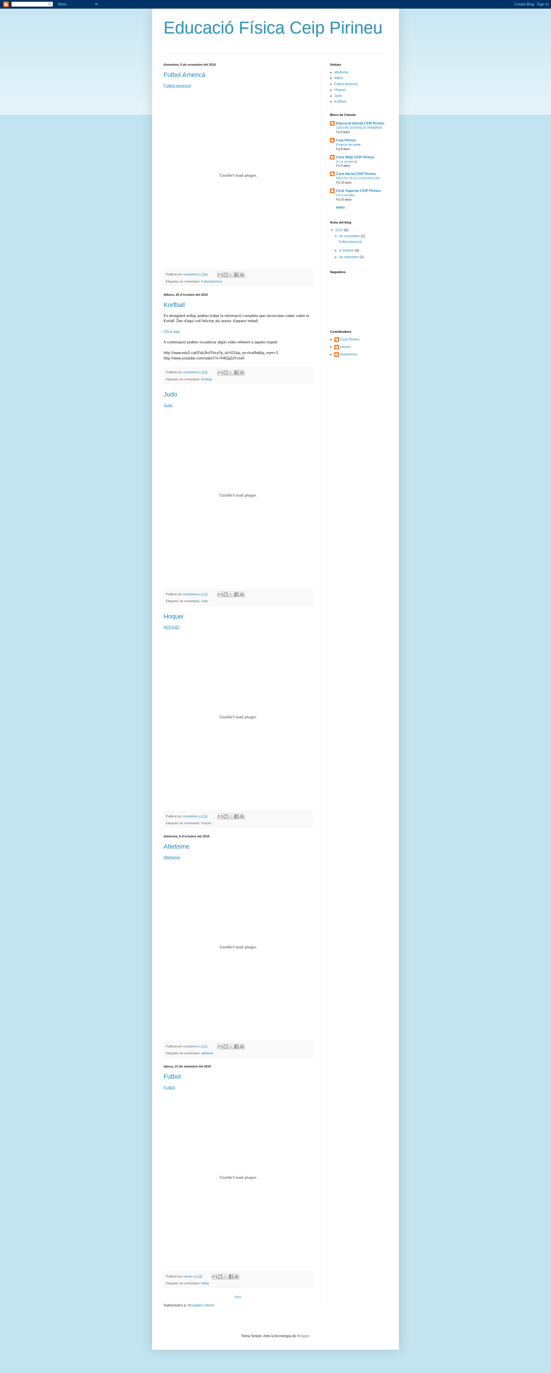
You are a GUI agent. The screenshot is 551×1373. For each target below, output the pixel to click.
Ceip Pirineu (346, 140)
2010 (339, 230)
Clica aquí (172, 331)
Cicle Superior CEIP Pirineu (358, 191)
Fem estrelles (345, 195)
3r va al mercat (346, 161)
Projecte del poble (348, 144)
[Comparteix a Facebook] (236, 275)
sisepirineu (348, 354)
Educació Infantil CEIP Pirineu (360, 123)
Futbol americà (177, 85)
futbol (205, 1283)
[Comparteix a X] (231, 275)
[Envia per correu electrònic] (220, 275)
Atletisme (176, 846)
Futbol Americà (184, 74)
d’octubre (347, 250)
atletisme (207, 1053)
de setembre (349, 257)
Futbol (172, 1076)
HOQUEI (171, 627)
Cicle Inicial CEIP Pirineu (356, 174)
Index (340, 207)
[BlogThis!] (225, 275)
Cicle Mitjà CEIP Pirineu (355, 157)
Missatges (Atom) (200, 1305)
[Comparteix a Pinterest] (242, 275)
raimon (345, 347)
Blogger (303, 1336)
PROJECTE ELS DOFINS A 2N (358, 178)
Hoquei (173, 616)
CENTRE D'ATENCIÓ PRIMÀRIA (359, 127)
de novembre (350, 236)
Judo (170, 394)
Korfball (174, 304)
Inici (238, 1297)
